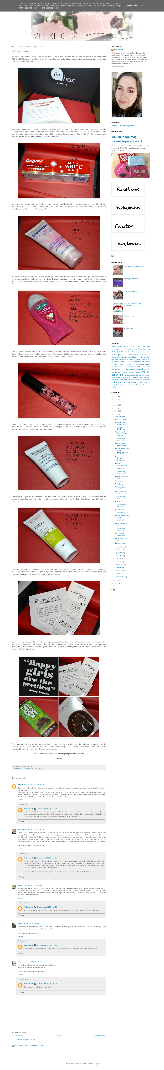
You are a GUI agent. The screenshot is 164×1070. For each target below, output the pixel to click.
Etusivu (58, 1036)
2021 (116, 396)
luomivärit (125, 369)
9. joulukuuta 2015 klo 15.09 (47, 809)
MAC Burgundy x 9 (121, 419)
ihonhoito (137, 359)
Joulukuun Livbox (121, 512)
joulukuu (22, 768)
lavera (28, 768)
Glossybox (119, 481)
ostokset (135, 377)
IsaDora (119, 347)
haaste (129, 357)
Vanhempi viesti (99, 1036)
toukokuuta (120, 565)
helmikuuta (120, 574)
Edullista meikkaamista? (121, 464)
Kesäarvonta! (128, 316)
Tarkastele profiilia (117, 67)
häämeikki (130, 359)
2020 (116, 399)
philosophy (38, 768)
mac (148, 369)
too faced (123, 385)
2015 (116, 414)
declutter (126, 355)
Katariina (21, 830)
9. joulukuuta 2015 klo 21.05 (32, 962)
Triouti (20, 885)
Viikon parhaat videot (120, 488)
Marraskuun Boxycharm (120, 534)
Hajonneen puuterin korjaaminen (120, 459)
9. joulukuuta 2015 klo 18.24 (47, 907)
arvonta (134, 349)
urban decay (135, 385)
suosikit (134, 382)
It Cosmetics (119, 509)
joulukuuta (119, 417)
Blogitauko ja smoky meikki (133, 266)
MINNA (20, 923)
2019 (116, 402)
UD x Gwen (119, 484)
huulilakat (114, 359)
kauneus (129, 364)
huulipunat (122, 359)
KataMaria (21, 785)
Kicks (126, 347)
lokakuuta (119, 550)
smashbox (146, 380)
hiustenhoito (145, 357)
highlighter (136, 357)
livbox (32, 768)
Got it (142, 6)
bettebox (128, 352)
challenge (146, 352)
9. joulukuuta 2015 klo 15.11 (47, 858)
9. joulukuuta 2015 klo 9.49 (34, 830)
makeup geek (116, 372)
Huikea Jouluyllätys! (131, 291)
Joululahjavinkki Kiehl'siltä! (121, 505)
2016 (116, 411)
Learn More (132, 6)
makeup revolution (128, 372)
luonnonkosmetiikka (138, 369)
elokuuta (119, 556)
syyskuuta (119, 553)
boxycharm (136, 352)
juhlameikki (146, 362)
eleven (113, 357)
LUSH (132, 347)
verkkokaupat (145, 385)
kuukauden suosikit (132, 367)
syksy (141, 383)
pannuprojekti (145, 377)
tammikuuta (120, 577)
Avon (113, 346)
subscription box (120, 382)
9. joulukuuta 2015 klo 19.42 (34, 923)
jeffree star (119, 362)
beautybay (146, 349)
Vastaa (20, 800)
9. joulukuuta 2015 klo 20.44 (47, 945)
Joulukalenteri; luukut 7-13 (120, 497)
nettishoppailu (126, 377)
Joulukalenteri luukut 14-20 (120, 472)
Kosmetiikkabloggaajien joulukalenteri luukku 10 (132, 304)
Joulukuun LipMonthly (120, 428)
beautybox (117, 351)
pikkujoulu (114, 379)
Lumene (138, 347)
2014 (116, 580)
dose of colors (134, 355)
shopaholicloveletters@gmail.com (123, 126)
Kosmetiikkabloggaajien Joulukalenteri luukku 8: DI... (122, 518)
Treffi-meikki (119, 468)
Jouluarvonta (128, 328)
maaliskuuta (120, 571)
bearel (140, 349)
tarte (145, 383)
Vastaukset (24, 804)
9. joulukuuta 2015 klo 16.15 (33, 885)
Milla (19, 962)
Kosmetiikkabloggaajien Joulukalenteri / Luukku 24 (122, 451)
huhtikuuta (119, 568)
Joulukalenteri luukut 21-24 (120, 439)
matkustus (138, 372)
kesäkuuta (119, 562)
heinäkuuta (120, 559)
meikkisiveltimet (144, 375)
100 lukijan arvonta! (131, 279)
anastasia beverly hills (121, 349)
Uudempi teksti (17, 1036)
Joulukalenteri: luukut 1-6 (120, 529)
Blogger (96, 1064)
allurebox (146, 347)
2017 (116, 408)
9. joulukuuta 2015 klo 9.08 (35, 785)
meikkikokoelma (131, 375)
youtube (113, 387)
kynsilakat (146, 367)
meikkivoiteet (116, 377)
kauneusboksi (142, 364)
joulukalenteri (135, 362)
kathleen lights (117, 364)
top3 (128, 385)
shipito (126, 379)
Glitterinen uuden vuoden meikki (121, 423)
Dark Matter (119, 501)
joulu (127, 362)
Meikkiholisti (28, 809)
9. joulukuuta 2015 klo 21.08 (47, 984)
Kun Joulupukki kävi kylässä (120, 444)
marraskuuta (120, 547)
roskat (120, 380)
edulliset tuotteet (145, 355)
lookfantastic (115, 369)
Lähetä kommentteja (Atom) (25, 1039)
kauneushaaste (116, 367)
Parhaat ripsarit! (120, 543)
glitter (119, 357)
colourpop (116, 354)
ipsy (143, 359)
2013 (116, 583)
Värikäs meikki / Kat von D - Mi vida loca (121, 434)
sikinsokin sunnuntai (135, 379)
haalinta (124, 357)
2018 (116, 405)
